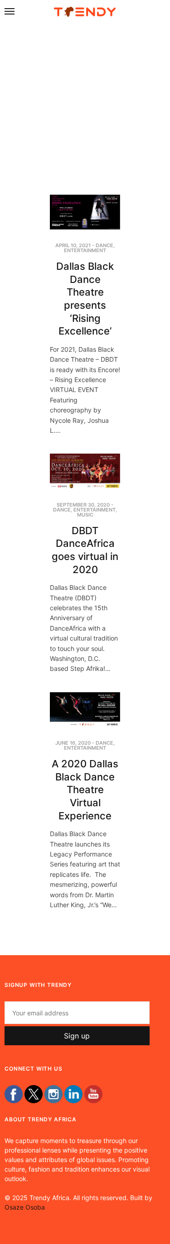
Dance (104, 245)
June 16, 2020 (73, 743)
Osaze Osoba (25, 1207)
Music (85, 515)
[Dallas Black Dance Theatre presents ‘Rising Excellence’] (85, 212)
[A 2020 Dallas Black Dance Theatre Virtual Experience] (85, 709)
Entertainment (85, 250)
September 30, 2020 (83, 505)
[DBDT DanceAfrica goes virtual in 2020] (85, 471)
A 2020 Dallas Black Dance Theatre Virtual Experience (85, 789)
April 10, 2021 (73, 245)
